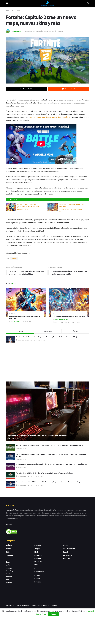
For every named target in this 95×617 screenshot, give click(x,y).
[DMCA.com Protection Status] (11, 531)
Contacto (54, 605)
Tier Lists (66, 559)
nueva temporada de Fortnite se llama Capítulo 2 (50, 117)
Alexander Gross (61, 319)
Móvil (7, 579)
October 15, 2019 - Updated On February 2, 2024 (39, 31)
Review (37, 578)
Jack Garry (17, 31)
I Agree (53, 614)
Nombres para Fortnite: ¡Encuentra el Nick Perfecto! (28, 205)
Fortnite (18, 10)
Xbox (36, 564)
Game (8, 562)
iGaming (37, 545)
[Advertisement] (47, 361)
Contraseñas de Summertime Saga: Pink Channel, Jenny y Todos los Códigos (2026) (46, 337)
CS (7, 559)
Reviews (37, 582)
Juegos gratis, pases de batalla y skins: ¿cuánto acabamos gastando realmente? (37, 435)
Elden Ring (9, 571)
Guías (12, 10)
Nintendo (38, 555)
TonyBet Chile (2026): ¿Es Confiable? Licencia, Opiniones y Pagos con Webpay (44, 473)
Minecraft (9, 576)
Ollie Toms (16, 321)
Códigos (9, 552)
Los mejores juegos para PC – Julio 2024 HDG (69, 316)
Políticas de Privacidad (39, 605)
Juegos (37, 548)
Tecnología (67, 555)
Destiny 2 (9, 568)
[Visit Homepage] (47, 3)
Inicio (7, 10)
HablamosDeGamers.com (15, 510)
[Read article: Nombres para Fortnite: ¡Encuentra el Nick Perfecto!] (11, 207)
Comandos (10, 555)
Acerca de (9, 605)
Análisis (9, 545)
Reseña (37, 575)
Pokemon (9, 582)
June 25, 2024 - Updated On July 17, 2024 (71, 210)
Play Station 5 (40, 572)
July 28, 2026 (22, 448)
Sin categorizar (69, 548)
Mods (36, 552)
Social (65, 552)
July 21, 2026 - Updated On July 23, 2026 (30, 476)
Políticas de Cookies (22, 605)
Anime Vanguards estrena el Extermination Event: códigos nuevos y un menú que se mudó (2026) (51, 464)
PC (53, 313)
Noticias (37, 559)
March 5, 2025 (23, 209)
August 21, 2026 (14, 438)
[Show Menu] (7, 3)
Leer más (9, 524)
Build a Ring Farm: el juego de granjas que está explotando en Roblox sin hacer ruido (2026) (49, 445)
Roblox (65, 545)
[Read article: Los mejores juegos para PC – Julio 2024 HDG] (53, 207)
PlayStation (38, 561)
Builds (8, 548)
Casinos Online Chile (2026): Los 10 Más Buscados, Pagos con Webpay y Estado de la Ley (48, 482)
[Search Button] (88, 3)
